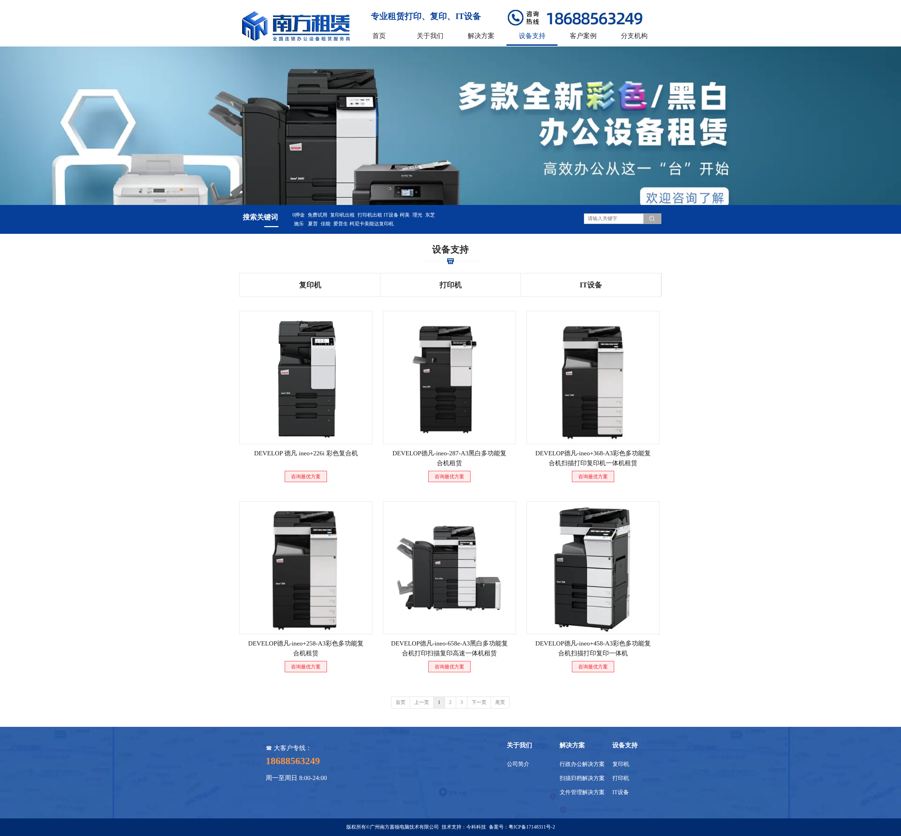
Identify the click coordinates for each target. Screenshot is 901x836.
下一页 (479, 702)
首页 (400, 702)
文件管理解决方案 (582, 792)
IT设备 (620, 792)
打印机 (620, 778)
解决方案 (572, 745)
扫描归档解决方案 (582, 778)
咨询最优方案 (306, 476)
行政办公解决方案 (582, 764)
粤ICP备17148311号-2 (532, 827)
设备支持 (625, 745)
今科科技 (476, 827)
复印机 (620, 764)
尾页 (500, 702)
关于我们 (519, 745)
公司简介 (518, 764)
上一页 (421, 702)
